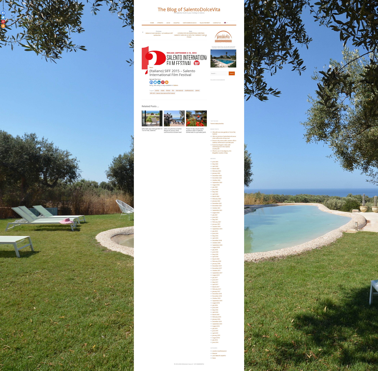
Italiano (175, 85)
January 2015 (216, 335)
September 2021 (217, 210)
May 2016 (215, 310)
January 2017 (216, 291)
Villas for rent (205, 23)
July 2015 (215, 328)
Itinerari (214, 353)
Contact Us (217, 23)
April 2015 (215, 333)
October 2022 (216, 180)
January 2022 (216, 201)
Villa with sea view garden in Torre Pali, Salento (152, 130)
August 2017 (216, 275)
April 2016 (215, 312)
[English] (225, 23)
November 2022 (217, 178)
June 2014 (215, 342)
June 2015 (215, 331)
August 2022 (216, 185)
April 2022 (215, 194)
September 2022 (217, 182)
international (179, 90)
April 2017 (215, 284)
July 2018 (215, 250)
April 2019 (215, 238)
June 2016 (215, 307)
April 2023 (215, 166)
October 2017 (216, 270)
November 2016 (217, 296)
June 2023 (215, 162)
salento (197, 90)
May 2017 (215, 282)
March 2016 (215, 314)
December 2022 (217, 175)
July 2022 (215, 187)
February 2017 (216, 289)
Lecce (168, 23)
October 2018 (216, 243)
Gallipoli (176, 23)
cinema (157, 90)
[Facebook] (151, 82)
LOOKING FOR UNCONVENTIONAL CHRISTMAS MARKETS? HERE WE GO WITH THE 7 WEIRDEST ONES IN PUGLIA (190, 35)
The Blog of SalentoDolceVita (189, 9)
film (173, 90)
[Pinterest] (163, 82)
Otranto (160, 23)
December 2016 (217, 294)
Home (152, 23)
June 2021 (215, 217)
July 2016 (215, 305)
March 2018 (215, 259)
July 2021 (215, 215)
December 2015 (217, 321)
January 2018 (216, 263)
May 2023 (215, 164)
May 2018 (215, 254)
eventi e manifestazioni (219, 351)
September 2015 (217, 324)
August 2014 (216, 338)
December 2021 (217, 203)
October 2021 (216, 208)
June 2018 (215, 252)
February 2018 (216, 261)
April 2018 (215, 256)
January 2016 (216, 319)
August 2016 (216, 303)
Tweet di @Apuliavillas (217, 123)
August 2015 (216, 326)
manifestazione (189, 90)
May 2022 (215, 192)
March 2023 (215, 168)
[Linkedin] (159, 82)
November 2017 (217, 268)
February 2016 (216, 317)
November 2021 (217, 205)
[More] (166, 82)
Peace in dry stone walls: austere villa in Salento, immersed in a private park (196, 130)
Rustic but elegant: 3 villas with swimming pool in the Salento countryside (221, 147)
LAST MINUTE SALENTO (219, 356)
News (151, 67)
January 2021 (216, 224)
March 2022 (215, 196)
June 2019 (215, 233)
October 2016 (216, 298)
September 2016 (217, 301)
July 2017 (215, 277)
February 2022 (216, 199)
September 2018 (217, 245)
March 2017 (215, 287)
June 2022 (215, 189)
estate (162, 90)
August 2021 (216, 212)
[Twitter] (155, 82)
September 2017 (217, 273)
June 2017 (215, 280)
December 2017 (217, 266)
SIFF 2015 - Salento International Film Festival (162, 93)
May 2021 (215, 219)
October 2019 (216, 226)
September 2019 (217, 229)
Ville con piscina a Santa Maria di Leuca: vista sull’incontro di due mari (173, 130)
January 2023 (216, 173)
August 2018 (216, 247)
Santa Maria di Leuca (189, 23)
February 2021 (216, 222)
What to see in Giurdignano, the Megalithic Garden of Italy (221, 152)
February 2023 (216, 171)
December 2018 (217, 240)
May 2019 (215, 236)
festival (168, 90)
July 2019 (215, 231)
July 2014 (215, 340)
